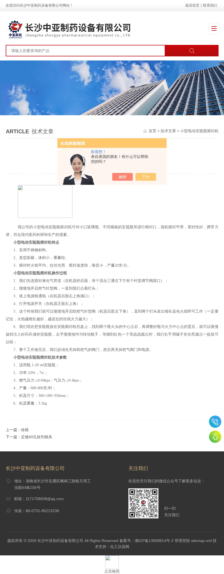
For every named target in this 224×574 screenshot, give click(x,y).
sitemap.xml (201, 540)
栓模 (25, 430)
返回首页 (192, 5)
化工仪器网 (119, 546)
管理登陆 (182, 540)
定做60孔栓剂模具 (36, 437)
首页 (152, 131)
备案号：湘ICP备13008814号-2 (146, 540)
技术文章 (168, 131)
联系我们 (210, 5)
